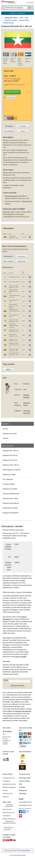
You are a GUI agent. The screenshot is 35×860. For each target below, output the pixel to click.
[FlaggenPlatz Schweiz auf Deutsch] (7, 840)
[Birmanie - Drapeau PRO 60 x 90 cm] (5, 238)
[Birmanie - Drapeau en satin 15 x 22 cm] (5, 341)
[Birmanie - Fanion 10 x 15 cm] (5, 302)
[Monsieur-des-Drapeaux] (9, 2)
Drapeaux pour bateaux (11, 503)
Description (9, 126)
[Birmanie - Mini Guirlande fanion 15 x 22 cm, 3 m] (5, 355)
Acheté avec (21, 261)
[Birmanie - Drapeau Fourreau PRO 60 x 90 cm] (5, 312)
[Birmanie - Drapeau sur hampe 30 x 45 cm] (5, 321)
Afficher (8, 369)
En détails (23, 126)
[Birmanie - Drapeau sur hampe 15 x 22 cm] (5, 287)
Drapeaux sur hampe (10, 489)
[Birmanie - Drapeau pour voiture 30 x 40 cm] (5, 331)
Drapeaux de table (9, 474)
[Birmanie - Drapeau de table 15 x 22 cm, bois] (5, 292)
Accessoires (21, 256)
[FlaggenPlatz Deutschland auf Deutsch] (10, 840)
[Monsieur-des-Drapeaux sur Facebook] (20, 812)
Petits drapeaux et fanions (12, 470)
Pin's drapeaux (8, 479)
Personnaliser (11, 97)
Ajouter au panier (12, 92)
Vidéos (23, 131)
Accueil (5, 429)
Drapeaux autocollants (10, 513)
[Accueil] (1, 17)
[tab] (9, 126)
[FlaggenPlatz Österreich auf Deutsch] (4, 840)
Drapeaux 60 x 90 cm (10, 455)
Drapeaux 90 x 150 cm (10, 450)
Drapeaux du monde (10, 433)
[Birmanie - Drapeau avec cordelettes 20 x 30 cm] (5, 326)
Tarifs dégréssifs (9, 131)
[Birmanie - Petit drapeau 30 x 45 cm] (5, 297)
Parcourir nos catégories (17, 13)
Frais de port (7, 809)
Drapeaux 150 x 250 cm (11, 465)
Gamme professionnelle (11, 493)
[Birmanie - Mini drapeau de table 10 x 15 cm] (5, 278)
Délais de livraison (9, 819)
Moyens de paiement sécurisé (9, 822)
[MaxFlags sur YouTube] (20, 817)
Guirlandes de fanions (10, 508)
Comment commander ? (9, 805)
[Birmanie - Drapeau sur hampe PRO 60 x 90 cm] (5, 346)
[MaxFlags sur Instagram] (27, 812)
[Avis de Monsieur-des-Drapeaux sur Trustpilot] (7, 732)
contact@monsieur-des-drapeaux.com (16, 216)
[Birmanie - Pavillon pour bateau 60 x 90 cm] (5, 351)
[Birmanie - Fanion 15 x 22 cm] (5, 317)
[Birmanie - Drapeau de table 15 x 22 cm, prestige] (5, 307)
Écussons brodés (9, 484)
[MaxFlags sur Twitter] (24, 812)
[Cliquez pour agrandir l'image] (17, 50)
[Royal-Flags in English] (14, 840)
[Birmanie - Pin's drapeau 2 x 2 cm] (5, 283)
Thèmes (5, 438)
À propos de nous (9, 778)
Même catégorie (8, 261)
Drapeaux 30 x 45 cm (10, 460)
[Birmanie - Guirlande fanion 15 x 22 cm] (5, 336)
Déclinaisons (8, 256)
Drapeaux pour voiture (10, 498)
